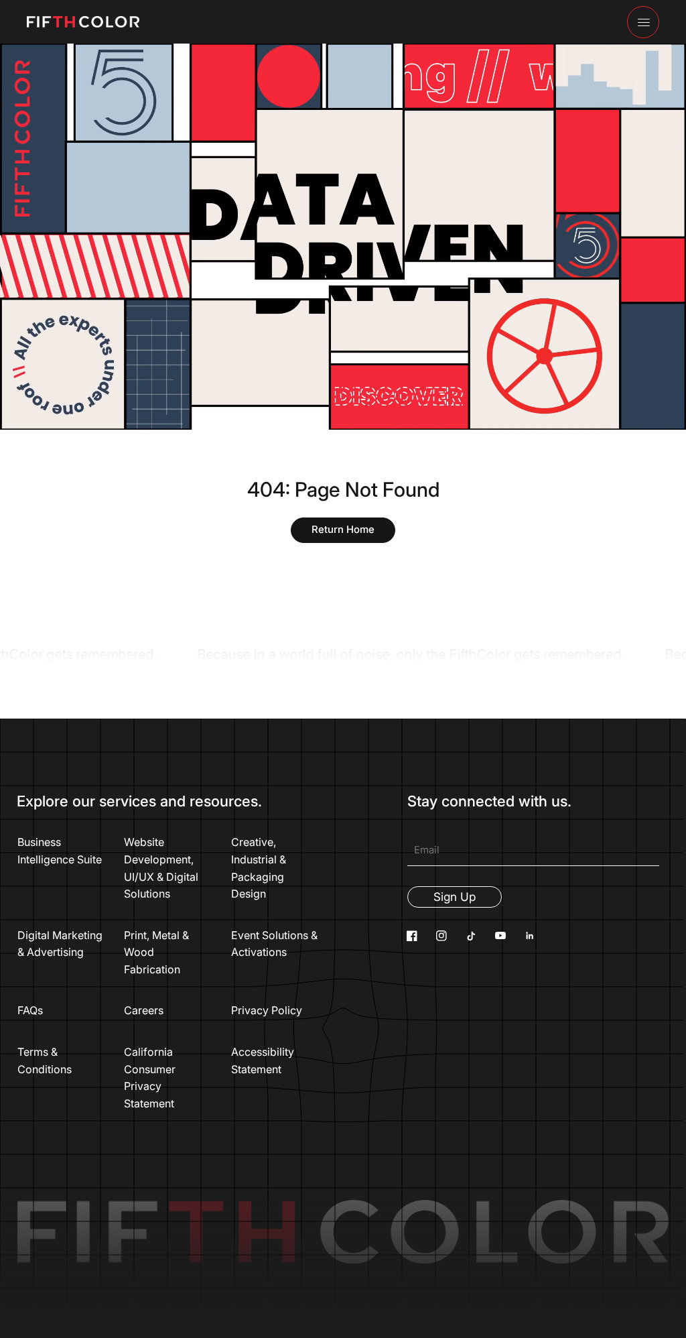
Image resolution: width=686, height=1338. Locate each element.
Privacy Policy (266, 1010)
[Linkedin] (530, 936)
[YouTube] (500, 936)
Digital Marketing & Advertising (59, 943)
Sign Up (454, 897)
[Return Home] (343, 530)
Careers (143, 1010)
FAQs (30, 1010)
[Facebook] (412, 936)
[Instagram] (441, 936)
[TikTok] (471, 936)
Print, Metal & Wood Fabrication (156, 952)
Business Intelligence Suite (59, 850)
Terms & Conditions (44, 1060)
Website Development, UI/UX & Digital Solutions (161, 867)
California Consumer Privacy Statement (150, 1077)
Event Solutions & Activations (274, 943)
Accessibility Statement (262, 1060)
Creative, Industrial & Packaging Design (258, 867)
